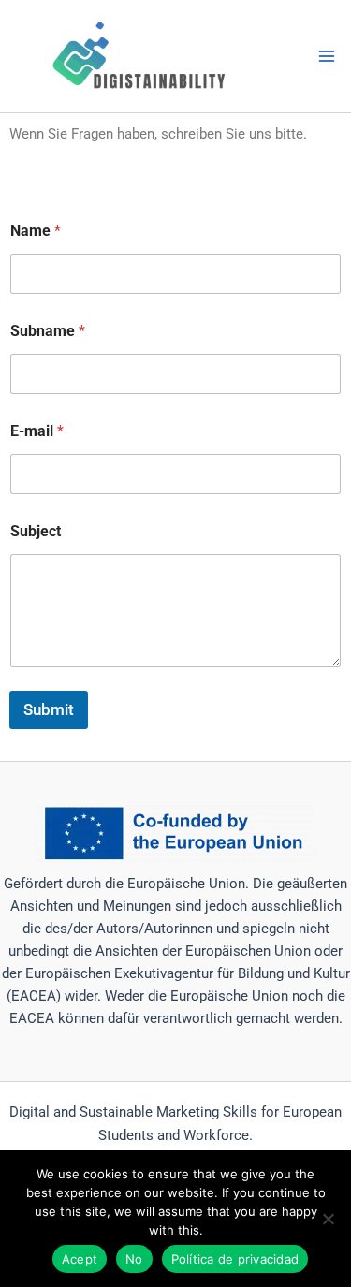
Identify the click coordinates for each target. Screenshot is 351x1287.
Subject (35, 531)
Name (35, 231)
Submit (48, 709)
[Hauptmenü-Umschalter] (326, 56)
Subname (47, 331)
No (134, 1258)
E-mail (37, 431)
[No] (327, 1218)
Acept (79, 1258)
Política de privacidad (235, 1258)
